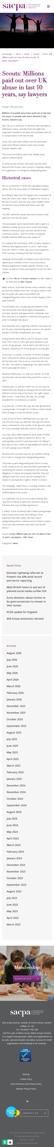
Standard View (26, 1133)
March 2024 (13, 845)
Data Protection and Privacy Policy (26, 1084)
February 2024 (15, 851)
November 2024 (16, 792)
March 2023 (13, 924)
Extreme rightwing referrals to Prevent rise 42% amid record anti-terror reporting (25, 576)
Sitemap (26, 1074)
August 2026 (14, 653)
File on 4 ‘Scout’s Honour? (26, 278)
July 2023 (12, 898)
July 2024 (12, 818)
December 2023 (16, 865)
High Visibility (39, 1133)
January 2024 (14, 858)
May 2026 (12, 673)
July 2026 (12, 659)
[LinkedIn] (27, 1101)
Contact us (30, 1113)
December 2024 (16, 785)
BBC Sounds (26, 281)
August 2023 (14, 891)
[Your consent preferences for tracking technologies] (10, 1142)
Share (45, 54)
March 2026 (13, 686)
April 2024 (13, 838)
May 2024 (12, 831)
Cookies (31, 1139)
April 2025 (13, 759)
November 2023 (16, 871)
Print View (13, 1133)
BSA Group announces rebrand (25, 618)
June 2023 (12, 904)
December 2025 (16, 706)
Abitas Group (24, 1033)
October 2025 (15, 719)
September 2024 (16, 805)
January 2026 (14, 699)
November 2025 (16, 712)
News (15, 543)
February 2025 (15, 772)
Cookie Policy (26, 1079)
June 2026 (12, 666)
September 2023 (16, 884)
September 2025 (16, 726)
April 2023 (13, 917)
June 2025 (12, 745)
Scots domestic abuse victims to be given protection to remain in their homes (26, 601)
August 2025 (14, 732)
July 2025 (12, 739)
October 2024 (15, 798)
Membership (23, 979)
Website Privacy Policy (26, 1088)
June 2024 (12, 825)
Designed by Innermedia (27, 1143)
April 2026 (13, 679)
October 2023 (15, 878)
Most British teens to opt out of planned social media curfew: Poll (26, 589)
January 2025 (14, 778)
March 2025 (13, 765)
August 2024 (14, 812)
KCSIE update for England (22, 612)
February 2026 (15, 692)
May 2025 (12, 752)
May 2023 (12, 911)
